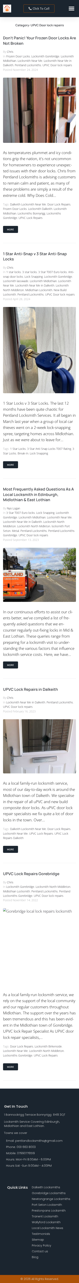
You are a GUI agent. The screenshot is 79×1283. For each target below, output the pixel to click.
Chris (10, 52)
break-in (23, 453)
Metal (15, 531)
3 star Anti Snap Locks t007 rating (49, 449)
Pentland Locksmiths (28, 65)
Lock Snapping (34, 276)
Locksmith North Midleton (33, 526)
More (10, 229)
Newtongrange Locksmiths (51, 1199)
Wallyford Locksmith (46, 1222)
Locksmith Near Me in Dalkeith (34, 285)
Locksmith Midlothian (43, 281)
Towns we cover (15, 1133)
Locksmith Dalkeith (40, 209)
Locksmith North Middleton (53, 887)
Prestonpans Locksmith (49, 1211)
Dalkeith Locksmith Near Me (28, 204)
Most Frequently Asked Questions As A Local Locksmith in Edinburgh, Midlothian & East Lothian (38, 494)
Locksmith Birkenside (48, 1046)
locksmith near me (15, 833)
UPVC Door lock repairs (57, 65)
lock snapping (39, 453)
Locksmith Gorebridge (45, 56)
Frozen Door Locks (18, 56)
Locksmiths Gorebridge (17, 1055)
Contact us (40, 1251)
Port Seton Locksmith (47, 1205)
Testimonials (41, 1234)
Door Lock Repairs (58, 204)
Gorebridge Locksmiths (49, 1193)
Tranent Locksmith (45, 1216)
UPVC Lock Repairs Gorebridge (31, 873)
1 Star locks (18, 449)
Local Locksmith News (47, 1228)
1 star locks (13, 272)
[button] (71, 8)
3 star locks (29, 272)
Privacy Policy (41, 1245)
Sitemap (38, 1240)
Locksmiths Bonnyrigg (31, 213)
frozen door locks (15, 209)
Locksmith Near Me (30, 61)
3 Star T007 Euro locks (52, 272)
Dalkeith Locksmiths (46, 1187)
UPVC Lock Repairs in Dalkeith (30, 689)
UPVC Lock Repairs (31, 218)
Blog (35, 1257)
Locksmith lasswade (15, 281)
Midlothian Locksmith (38, 290)
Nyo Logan (13, 508)
